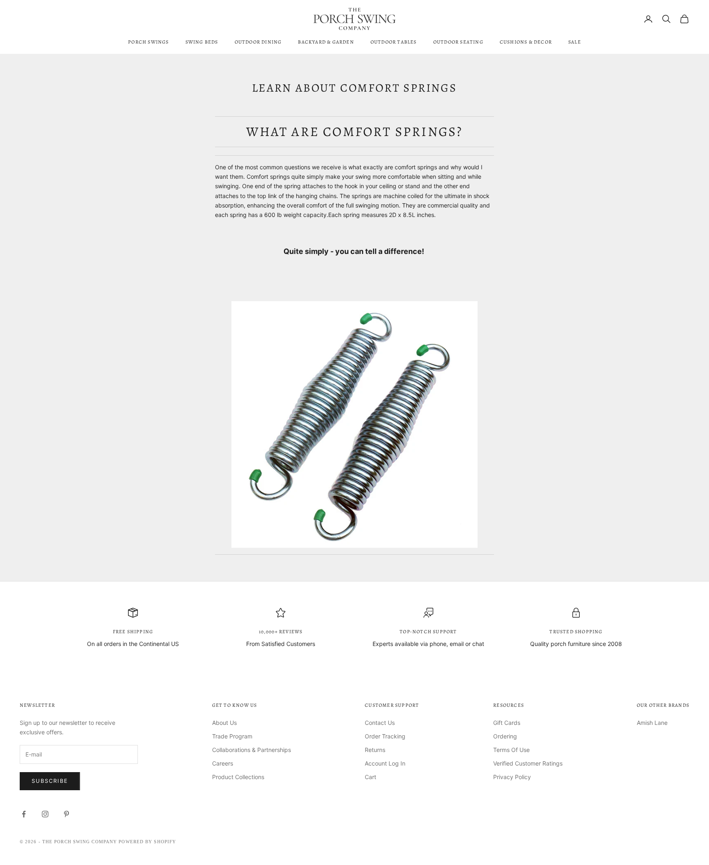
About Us (224, 722)
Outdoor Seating (458, 42)
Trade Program (232, 736)
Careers (222, 763)
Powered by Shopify (147, 841)
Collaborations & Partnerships (251, 749)
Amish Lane (652, 722)
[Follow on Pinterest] (66, 814)
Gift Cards (506, 722)
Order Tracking (385, 736)
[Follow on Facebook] (24, 814)
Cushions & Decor (526, 42)
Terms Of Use (511, 749)
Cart (370, 776)
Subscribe (50, 780)
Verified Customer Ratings (528, 763)
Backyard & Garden (326, 42)
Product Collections (238, 776)
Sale (574, 42)
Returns (375, 749)
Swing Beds (201, 42)
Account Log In (385, 763)
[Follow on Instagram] (45, 814)
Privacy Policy (512, 776)
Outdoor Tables (394, 42)
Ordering (505, 736)
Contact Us (380, 722)
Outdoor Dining (258, 42)
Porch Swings (148, 42)
